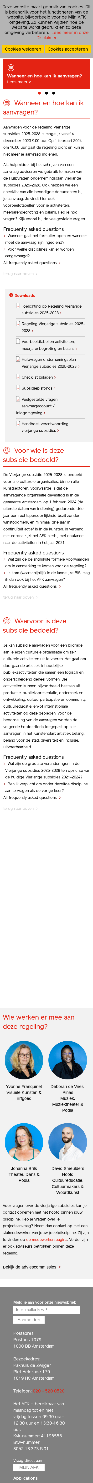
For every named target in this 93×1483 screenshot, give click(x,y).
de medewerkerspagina (46, 1239)
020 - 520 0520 (49, 1390)
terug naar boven (18, 274)
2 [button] (46, 93)
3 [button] (53, 93)
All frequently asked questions (30, 263)
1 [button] (39, 93)
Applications (25, 1478)
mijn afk (29, 1467)
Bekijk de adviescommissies (29, 1267)
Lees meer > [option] (44, 78)
